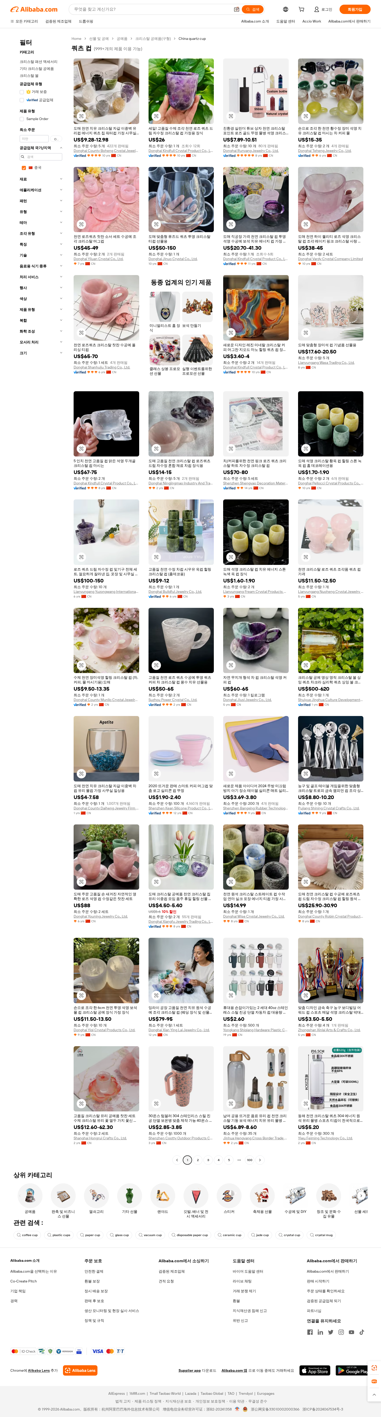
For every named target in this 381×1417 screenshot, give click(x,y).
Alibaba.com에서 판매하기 (328, 1271)
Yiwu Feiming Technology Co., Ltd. (325, 1138)
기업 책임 (18, 1291)
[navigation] (39, 600)
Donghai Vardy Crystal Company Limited (330, 259)
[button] (237, 9)
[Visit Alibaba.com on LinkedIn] (320, 1332)
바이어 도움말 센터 (248, 1271)
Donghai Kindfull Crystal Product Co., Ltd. (181, 151)
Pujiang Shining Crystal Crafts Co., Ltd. (328, 808)
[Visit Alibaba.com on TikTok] (362, 1332)
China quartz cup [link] (192, 38)
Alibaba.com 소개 (25, 1260)
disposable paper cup (192, 1235)
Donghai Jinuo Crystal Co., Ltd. (173, 259)
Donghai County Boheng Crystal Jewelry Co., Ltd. (106, 151)
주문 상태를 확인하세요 (326, 1291)
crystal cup (292, 1235)
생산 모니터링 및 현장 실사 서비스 (111, 1311)
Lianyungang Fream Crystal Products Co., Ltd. (256, 591)
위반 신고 (240, 1320)
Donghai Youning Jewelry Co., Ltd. (101, 916)
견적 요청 (166, 1281)
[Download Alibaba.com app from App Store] (314, 1370)
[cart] (302, 10)
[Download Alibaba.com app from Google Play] (353, 1370)
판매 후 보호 (94, 1301)
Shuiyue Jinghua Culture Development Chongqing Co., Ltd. (331, 700)
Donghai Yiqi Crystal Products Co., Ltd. (104, 1030)
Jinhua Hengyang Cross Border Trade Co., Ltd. (256, 1138)
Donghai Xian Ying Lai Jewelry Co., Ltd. (179, 1030)
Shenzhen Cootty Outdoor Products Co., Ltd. (181, 1138)
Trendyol (246, 1393)
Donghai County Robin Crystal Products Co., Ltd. (331, 916)
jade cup (262, 1235)
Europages (265, 1393)
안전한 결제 (93, 1271)
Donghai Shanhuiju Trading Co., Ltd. (102, 367)
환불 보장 (92, 1281)
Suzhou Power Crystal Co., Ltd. (173, 700)
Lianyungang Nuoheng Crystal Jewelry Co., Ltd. (331, 591)
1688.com (137, 1393)
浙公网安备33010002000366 (275, 1409)
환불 (236, 1301)
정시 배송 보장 (96, 1291)
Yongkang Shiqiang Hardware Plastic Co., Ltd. (256, 1030)
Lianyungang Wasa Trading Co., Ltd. (326, 362)
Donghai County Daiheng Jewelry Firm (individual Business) (106, 808)
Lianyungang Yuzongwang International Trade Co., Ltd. (106, 591)
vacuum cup (153, 1235)
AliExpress (116, 1393)
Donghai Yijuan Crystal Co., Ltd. (98, 259)
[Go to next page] (260, 1160)
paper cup (92, 1235)
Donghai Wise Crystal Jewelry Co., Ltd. (254, 916)
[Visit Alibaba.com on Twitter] (331, 1332)
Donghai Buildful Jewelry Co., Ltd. (175, 591)
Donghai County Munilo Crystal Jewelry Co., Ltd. (106, 700)
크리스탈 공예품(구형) (153, 38)
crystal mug (324, 1235)
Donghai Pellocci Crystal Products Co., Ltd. (331, 483)
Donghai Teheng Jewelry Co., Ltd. (324, 151)
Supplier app (190, 1370)
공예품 (122, 38)
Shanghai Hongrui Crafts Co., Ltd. (100, 1138)
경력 (14, 1301)
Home (76, 38)
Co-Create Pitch (23, 1281)
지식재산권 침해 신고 (250, 1311)
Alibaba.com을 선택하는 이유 (33, 1271)
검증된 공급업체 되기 (324, 1301)
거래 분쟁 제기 (244, 1291)
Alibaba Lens (39, 1370)
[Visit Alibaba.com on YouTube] (351, 1332)
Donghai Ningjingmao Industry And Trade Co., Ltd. (181, 483)
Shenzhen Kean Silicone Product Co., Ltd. (181, 808)
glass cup (122, 1235)
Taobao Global (212, 1393)
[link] (374, 1368)
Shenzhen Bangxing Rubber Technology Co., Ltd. (256, 808)
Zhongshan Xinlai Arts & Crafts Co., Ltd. (329, 1030)
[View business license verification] (237, 1409)
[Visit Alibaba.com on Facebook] (310, 1332)
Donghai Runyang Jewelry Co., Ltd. (251, 151)
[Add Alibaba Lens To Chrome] (80, 1370)
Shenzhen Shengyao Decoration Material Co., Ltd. (256, 483)
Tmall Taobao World (165, 1393)
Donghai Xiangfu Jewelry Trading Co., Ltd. (181, 921)
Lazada (190, 1393)
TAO (231, 1393)
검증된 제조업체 (172, 1271)
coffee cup (30, 1235)
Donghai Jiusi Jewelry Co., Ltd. (247, 700)
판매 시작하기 (318, 1281)
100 (249, 1160)
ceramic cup (232, 1235)
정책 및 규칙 (94, 1320)
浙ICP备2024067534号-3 (322, 1409)
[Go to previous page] (177, 1160)
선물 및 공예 (99, 38)
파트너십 (314, 1311)
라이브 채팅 (242, 1281)
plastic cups (61, 1235)
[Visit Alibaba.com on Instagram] (341, 1332)
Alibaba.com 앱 (234, 1370)
